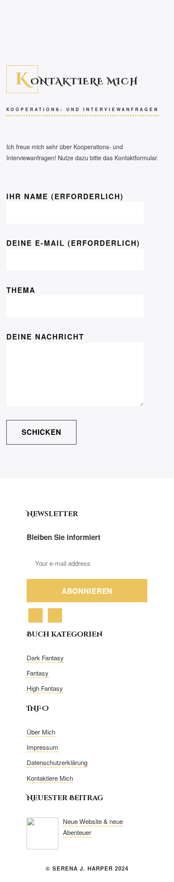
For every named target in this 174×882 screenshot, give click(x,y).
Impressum (42, 747)
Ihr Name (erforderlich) (65, 196)
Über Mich (41, 731)
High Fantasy (45, 688)
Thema (20, 290)
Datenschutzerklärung (57, 762)
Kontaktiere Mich (50, 777)
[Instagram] (55, 615)
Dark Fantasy (45, 657)
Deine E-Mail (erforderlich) (73, 243)
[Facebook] (35, 615)
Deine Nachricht (45, 336)
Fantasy (38, 672)
